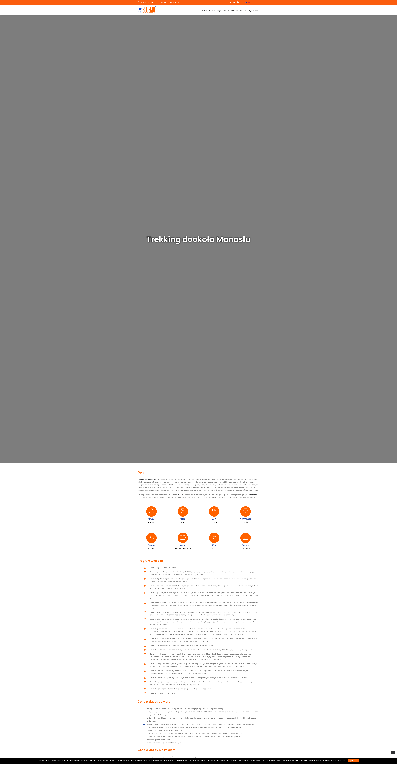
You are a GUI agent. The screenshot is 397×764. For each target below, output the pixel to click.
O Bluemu (234, 11)
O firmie (212, 11)
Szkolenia (243, 11)
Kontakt (204, 11)
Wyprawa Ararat (223, 11)
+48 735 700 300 (147, 2)
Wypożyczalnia (254, 11)
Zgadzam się (353, 761)
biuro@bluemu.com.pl (171, 2)
